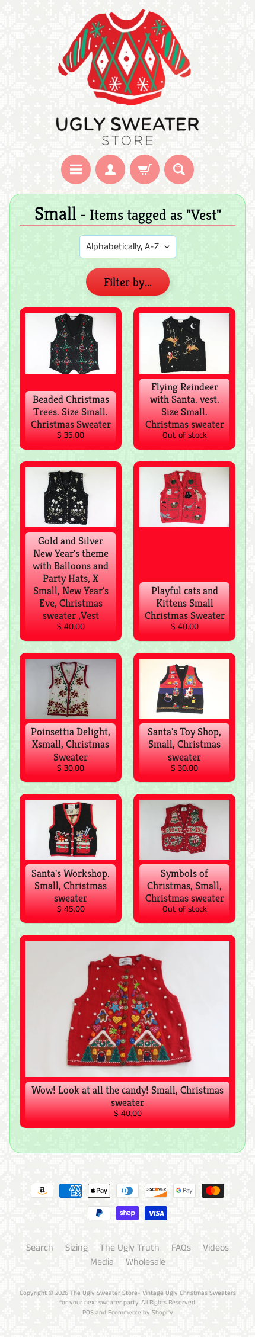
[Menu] (76, 169)
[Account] (110, 169)
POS (88, 1312)
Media (102, 1262)
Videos (216, 1248)
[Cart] (145, 169)
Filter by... (128, 282)
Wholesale (145, 1262)
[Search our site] (179, 169)
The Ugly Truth (130, 1248)
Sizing (76, 1248)
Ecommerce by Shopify (140, 1312)
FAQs (181, 1248)
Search (39, 1248)
